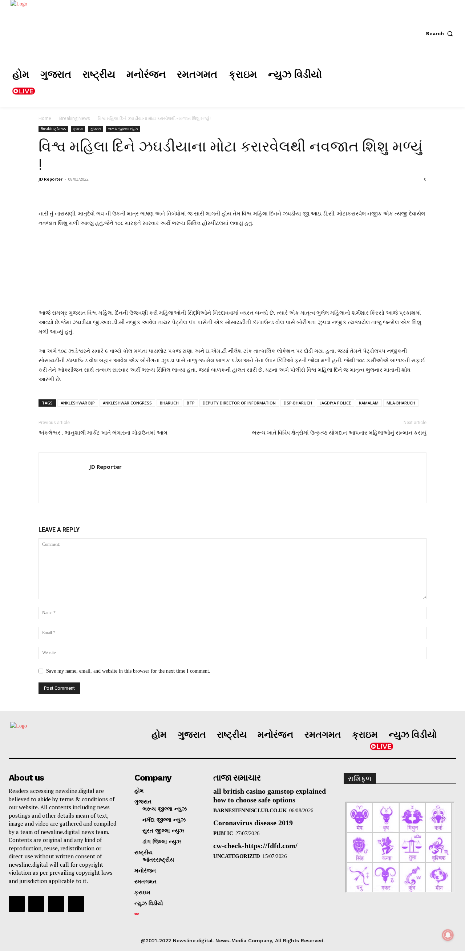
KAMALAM (369, 403)
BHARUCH (169, 403)
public (223, 833)
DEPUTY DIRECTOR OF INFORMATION (239, 403)
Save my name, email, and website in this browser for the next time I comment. (128, 671)
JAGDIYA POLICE (335, 403)
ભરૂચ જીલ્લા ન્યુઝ (123, 128)
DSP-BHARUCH (298, 403)
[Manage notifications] (448, 935)
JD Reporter (50, 179)
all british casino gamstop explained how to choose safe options (269, 795)
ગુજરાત (95, 128)
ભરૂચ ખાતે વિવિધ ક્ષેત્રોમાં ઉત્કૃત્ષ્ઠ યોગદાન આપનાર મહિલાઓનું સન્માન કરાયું (339, 433)
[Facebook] (366, 83)
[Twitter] (410, 83)
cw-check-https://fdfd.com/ (255, 846)
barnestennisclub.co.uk (250, 810)
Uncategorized (236, 856)
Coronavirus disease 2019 (253, 823)
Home (45, 118)
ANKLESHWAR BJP (78, 403)
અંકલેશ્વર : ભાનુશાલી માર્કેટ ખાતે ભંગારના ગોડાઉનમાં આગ (103, 433)
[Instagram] (388, 83)
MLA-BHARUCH (401, 403)
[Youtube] (76, 904)
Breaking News (74, 118)
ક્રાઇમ (78, 128)
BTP (191, 403)
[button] (441, 33)
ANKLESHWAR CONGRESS (127, 403)
